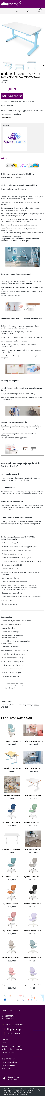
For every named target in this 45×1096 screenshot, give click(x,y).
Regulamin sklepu (8, 1059)
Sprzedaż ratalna (8, 1052)
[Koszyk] (38, 11)
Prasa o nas (6, 1068)
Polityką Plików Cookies (22, 1091)
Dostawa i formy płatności (12, 1046)
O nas (4, 1042)
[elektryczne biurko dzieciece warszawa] (31, 65)
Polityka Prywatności (10, 1062)
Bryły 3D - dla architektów (12, 1049)
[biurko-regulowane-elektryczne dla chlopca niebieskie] (20, 65)
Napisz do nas (14, 1033)
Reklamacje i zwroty (9, 1065)
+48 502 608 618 (14, 1024)
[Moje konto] (27, 11)
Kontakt (5, 1039)
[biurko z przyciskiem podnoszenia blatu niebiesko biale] (8, 65)
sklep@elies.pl (13, 1029)
